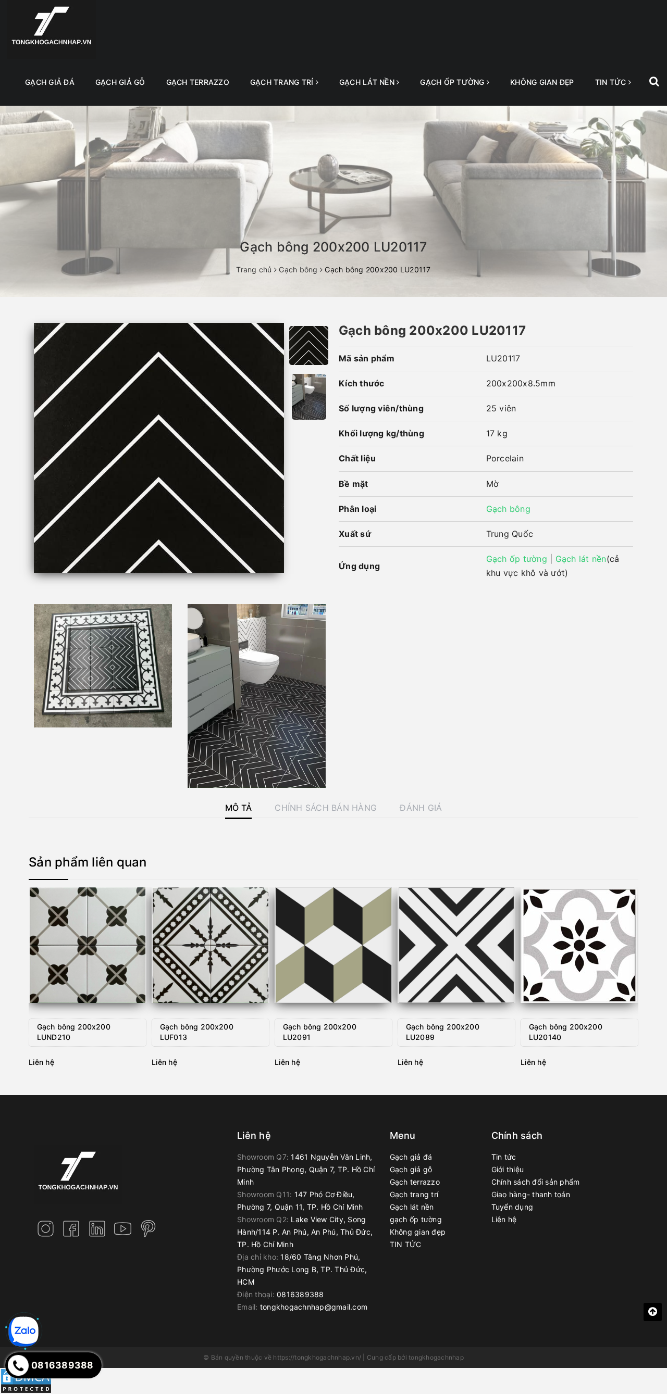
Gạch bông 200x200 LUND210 (73, 1031)
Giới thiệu (507, 1169)
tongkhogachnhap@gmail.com (313, 1306)
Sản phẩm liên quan (88, 862)
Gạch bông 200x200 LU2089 (442, 1031)
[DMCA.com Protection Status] (26, 1380)
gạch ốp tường (453, 82)
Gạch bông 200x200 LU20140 (565, 1031)
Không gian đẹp (542, 82)
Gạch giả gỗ (120, 82)
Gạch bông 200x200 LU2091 (319, 1031)
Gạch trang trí (283, 82)
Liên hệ (504, 1219)
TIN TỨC (611, 82)
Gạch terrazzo (197, 82)
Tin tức (503, 1156)
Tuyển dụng (512, 1206)
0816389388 (300, 1294)
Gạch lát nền (368, 82)
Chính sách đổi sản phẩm (535, 1181)
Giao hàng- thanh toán (530, 1194)
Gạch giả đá (50, 82)
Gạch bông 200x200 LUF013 (196, 1031)
